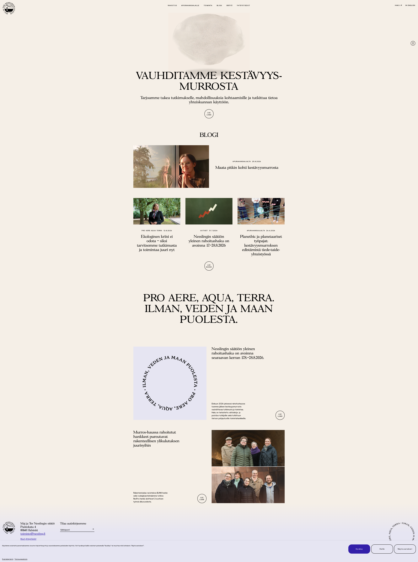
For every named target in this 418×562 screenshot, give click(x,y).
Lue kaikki (209, 266)
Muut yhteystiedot (28, 539)
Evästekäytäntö (7, 559)
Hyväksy (359, 549)
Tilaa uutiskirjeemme (73, 523)
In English (410, 5)
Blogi (219, 5)
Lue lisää (209, 114)
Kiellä (382, 549)
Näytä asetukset (405, 549)
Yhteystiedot (243, 5)
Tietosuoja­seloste (20, 559)
